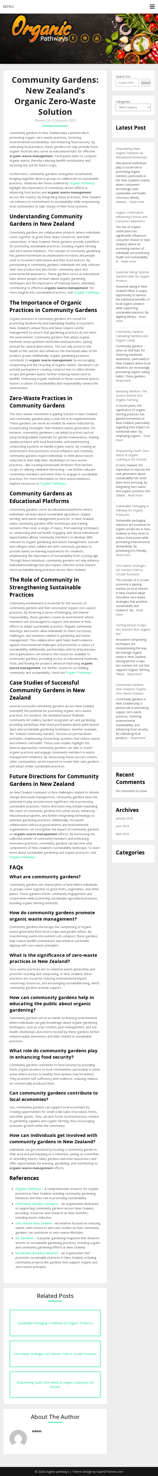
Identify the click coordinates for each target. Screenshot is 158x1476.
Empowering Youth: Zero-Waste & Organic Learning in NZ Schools (133, 455)
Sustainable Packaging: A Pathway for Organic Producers (132, 510)
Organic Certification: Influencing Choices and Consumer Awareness (131, 217)
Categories (123, 102)
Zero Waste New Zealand (33, 1223)
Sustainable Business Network (36, 1253)
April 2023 (122, 834)
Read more (137, 202)
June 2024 (122, 826)
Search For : (124, 76)
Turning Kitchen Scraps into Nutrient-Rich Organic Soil (133, 629)
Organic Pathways (82, 183)
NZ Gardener (24, 1238)
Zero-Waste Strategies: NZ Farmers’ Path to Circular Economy (131, 570)
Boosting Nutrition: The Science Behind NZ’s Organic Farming (131, 395)
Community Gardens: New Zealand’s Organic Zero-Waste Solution (131, 689)
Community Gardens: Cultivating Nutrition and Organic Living (132, 336)
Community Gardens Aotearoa (36, 1204)
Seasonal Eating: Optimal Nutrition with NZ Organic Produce (133, 276)
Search (145, 83)
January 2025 (124, 818)
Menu (8, 6)
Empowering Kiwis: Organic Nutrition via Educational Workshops (131, 153)
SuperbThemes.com (109, 1472)
